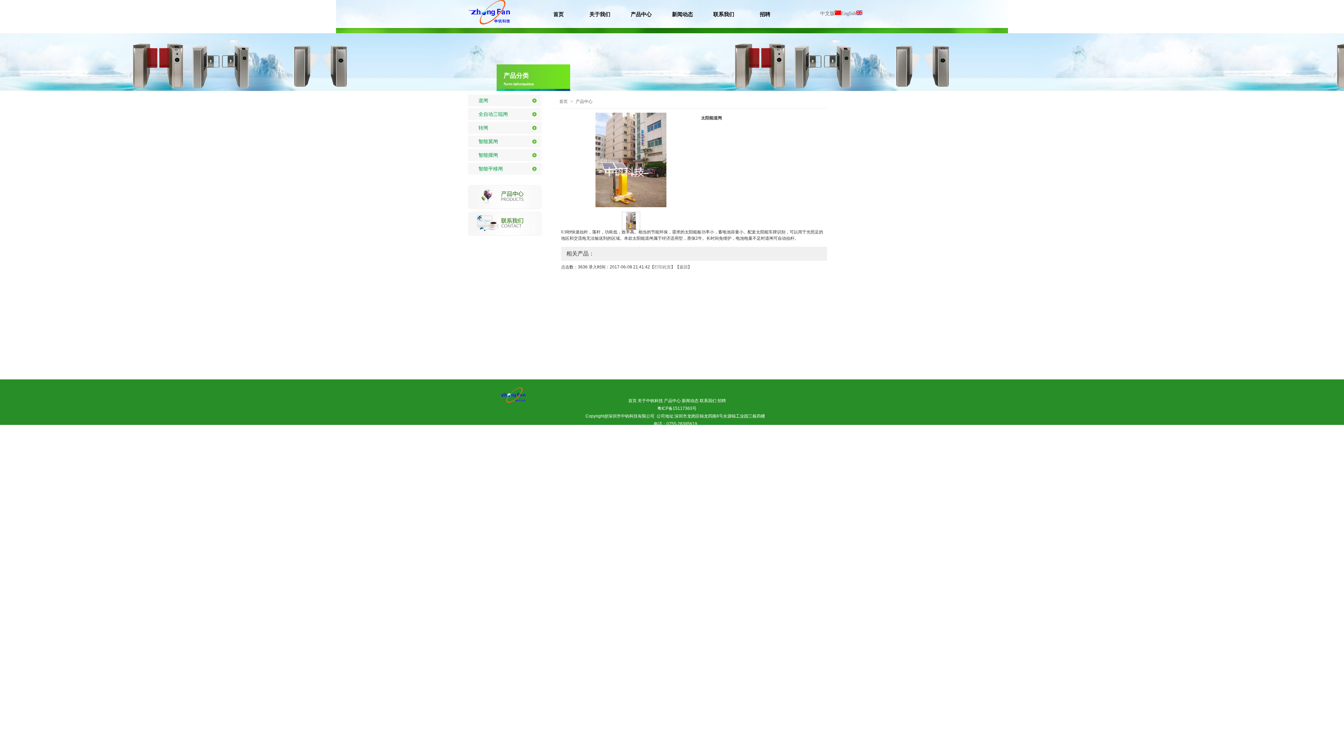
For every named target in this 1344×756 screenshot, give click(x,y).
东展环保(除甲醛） (611, 446)
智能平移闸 (490, 169)
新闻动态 (690, 400)
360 (684, 439)
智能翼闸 (488, 141)
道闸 (483, 100)
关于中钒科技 (650, 400)
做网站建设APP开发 (643, 439)
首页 (563, 101)
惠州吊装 (581, 446)
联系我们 (708, 400)
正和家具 (713, 446)
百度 (671, 439)
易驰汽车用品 (645, 446)
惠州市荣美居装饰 (712, 439)
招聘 (722, 400)
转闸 (483, 128)
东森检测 (670, 446)
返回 (683, 267)
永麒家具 (696, 454)
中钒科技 (690, 446)
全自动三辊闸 (493, 114)
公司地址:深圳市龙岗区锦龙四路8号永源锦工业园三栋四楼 (711, 416)
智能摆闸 (488, 155)
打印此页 (662, 267)
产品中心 (584, 101)
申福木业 (761, 446)
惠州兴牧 (672, 454)
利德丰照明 (737, 446)
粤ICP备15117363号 (676, 408)
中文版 (827, 13)
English (848, 13)
